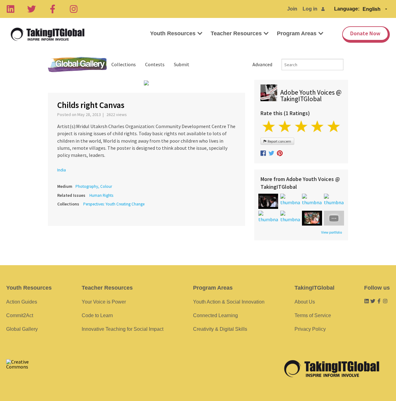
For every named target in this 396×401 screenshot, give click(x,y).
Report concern (278, 141)
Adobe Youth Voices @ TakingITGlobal (311, 95)
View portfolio (331, 232)
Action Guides (21, 301)
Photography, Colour (93, 186)
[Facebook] (52, 9)
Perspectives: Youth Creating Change (113, 204)
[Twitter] (31, 9)
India (61, 170)
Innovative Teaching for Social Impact (122, 329)
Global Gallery (77, 64)
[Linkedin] (10, 9)
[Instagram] (73, 9)
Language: (346, 8)
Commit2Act (19, 315)
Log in (310, 8)
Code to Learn (97, 315)
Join (292, 8)
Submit (181, 64)
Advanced (262, 64)
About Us (305, 301)
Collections (123, 64)
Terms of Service (313, 315)
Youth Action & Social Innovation (229, 301)
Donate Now (365, 33)
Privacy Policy (310, 329)
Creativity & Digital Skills (220, 329)
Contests (155, 64)
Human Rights (101, 195)
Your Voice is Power (104, 301)
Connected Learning (215, 315)
